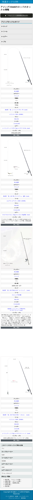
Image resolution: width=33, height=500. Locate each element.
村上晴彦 (16, 91)
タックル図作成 (10, 496)
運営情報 (23, 498)
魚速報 (16, 496)
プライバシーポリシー (14, 498)
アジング (16, 96)
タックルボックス (24, 496)
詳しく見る (16, 135)
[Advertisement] (16, 342)
